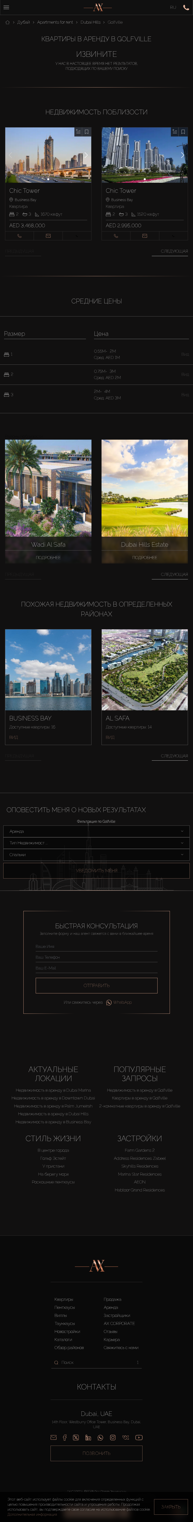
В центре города (53, 1150)
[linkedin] (88, 1438)
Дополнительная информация (32, 1514)
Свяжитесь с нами (121, 1347)
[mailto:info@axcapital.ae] (54, 1438)
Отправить (96, 985)
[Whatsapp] (100, 1438)
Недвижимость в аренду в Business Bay (53, 1121)
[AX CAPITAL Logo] (98, 7)
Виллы (61, 1315)
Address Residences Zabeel (140, 1158)
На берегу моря (53, 1174)
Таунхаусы (65, 1323)
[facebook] (65, 1438)
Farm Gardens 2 (140, 1150)
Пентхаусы (65, 1307)
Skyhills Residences (139, 1166)
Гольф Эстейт (53, 1158)
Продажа (112, 1299)
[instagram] (113, 1438)
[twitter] (76, 1438)
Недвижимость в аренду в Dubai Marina (53, 1090)
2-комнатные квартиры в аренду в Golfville (139, 1106)
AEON (140, 1181)
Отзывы (110, 1331)
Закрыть (171, 1506)
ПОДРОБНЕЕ (48, 557)
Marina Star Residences (140, 1174)
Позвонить (97, 1453)
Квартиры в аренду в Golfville (139, 1097)
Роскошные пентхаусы (53, 1181)
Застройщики (117, 1315)
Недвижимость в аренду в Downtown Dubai (53, 1097)
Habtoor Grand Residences (140, 1189)
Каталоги (63, 1339)
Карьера (112, 1339)
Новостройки (67, 1331)
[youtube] (138, 1438)
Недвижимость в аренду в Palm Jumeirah (53, 1106)
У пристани (53, 1166)
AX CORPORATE (119, 1323)
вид (13, 737)
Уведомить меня (96, 870)
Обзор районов (69, 1347)
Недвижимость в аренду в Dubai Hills (53, 1113)
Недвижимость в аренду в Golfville (139, 1090)
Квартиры (64, 1299)
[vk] (125, 1438)
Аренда (111, 1307)
